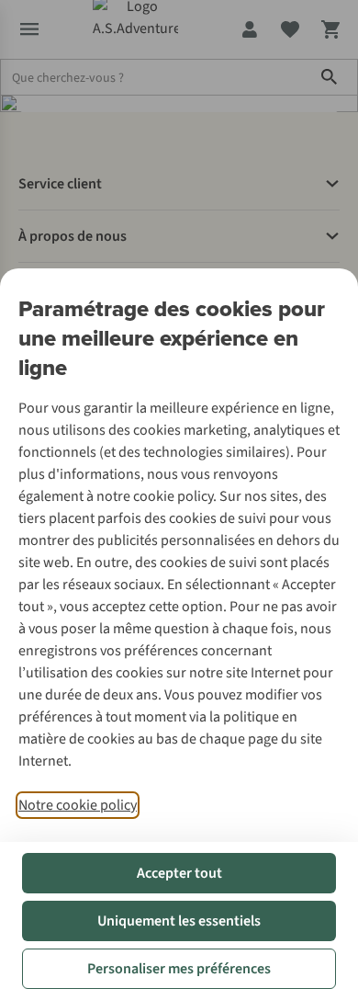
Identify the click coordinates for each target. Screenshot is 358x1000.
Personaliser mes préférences (179, 969)
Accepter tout (179, 873)
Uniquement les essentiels (179, 921)
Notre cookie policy (77, 805)
